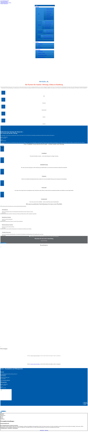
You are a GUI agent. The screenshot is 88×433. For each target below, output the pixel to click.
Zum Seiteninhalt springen (4, 0)
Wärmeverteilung (47, 27)
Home (36, 5)
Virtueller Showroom (41, 57)
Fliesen (39, 40)
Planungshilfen (37, 49)
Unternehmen (40, 43)
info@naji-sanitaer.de (6, 380)
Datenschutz (86, 403)
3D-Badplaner (40, 51)
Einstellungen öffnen (4, 428)
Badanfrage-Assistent (41, 53)
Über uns (36, 42)
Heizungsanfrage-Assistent (42, 55)
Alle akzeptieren (15, 428)
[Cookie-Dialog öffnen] (1, 412)
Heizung (39, 24)
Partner (39, 45)
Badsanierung (48, 18)
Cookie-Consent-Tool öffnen (35, 355)
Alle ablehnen (10, 428)
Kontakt (85, 404)
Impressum (85, 402)
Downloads (40, 47)
